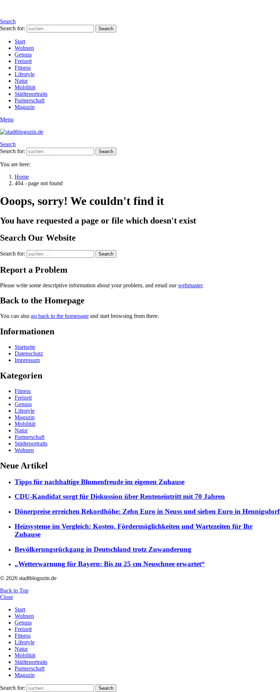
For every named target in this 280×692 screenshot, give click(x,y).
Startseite (25, 347)
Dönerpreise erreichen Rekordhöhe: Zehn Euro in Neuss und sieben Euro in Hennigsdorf (147, 511)
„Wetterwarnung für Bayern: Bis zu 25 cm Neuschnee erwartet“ (110, 564)
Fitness (23, 68)
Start (20, 41)
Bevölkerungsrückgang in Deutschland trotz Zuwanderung (103, 549)
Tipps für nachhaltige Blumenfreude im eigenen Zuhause (99, 482)
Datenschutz (29, 353)
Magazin (25, 107)
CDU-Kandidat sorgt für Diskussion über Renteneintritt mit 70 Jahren (120, 496)
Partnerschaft (29, 100)
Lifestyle (25, 74)
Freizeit (23, 61)
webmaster (190, 285)
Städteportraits (31, 94)
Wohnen (24, 48)
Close (6, 597)
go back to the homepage (60, 316)
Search (105, 28)
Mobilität (25, 87)
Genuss (23, 54)
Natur (21, 81)
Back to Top (14, 590)
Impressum (27, 360)
